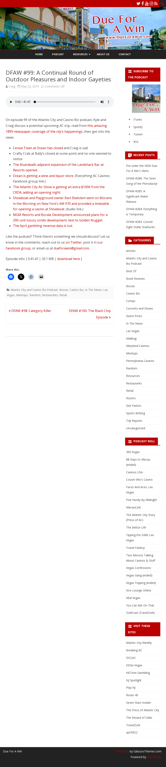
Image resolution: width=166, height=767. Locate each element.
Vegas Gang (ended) (139, 575)
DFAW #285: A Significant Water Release (137, 196)
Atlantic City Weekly (139, 643)
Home (39, 54)
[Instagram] (151, 3)
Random (34, 295)
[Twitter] (138, 3)
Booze (63, 290)
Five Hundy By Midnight (141, 500)
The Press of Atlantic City (142, 710)
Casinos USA (134, 472)
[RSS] (156, 3)
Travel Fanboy (135, 548)
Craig (12, 86)
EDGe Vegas (134, 665)
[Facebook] (143, 3)
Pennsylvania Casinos (140, 361)
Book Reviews (135, 278)
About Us (103, 54)
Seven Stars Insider (138, 702)
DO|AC (131, 658)
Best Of (131, 271)
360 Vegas (133, 452)
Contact (125, 54)
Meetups (22, 295)
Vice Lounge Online (138, 590)
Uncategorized (135, 428)
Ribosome (122, 751)
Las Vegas (132, 331)
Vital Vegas (133, 598)
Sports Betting (135, 413)
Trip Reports (134, 421)
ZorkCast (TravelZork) (140, 613)
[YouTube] (147, 3)
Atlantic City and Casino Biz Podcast (34, 290)
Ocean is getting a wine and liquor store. (43, 176)
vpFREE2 (131, 732)
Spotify (138, 127)
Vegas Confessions (138, 568)
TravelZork (133, 725)
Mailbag (131, 338)
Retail (63, 295)
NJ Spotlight (134, 680)
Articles (131, 251)
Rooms (131, 398)
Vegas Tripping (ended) (141, 583)
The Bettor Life (136, 527)
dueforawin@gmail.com (71, 248)
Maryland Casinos (137, 346)
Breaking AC (134, 650)
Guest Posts (134, 316)
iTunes (137, 119)
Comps (130, 301)
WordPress (153, 757)
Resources (80, 54)
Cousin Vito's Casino (139, 479)
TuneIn (138, 134)
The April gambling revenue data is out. (43, 225)
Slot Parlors (133, 406)
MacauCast (133, 507)
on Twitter (74, 242)
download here (68, 259)
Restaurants (50, 295)
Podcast (58, 54)
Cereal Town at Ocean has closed (38, 148)
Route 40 (132, 695)
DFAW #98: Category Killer (31, 311)
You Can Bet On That (140, 605)
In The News (93, 290)
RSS (135, 142)
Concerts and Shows (139, 308)
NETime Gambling (138, 673)
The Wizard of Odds (139, 718)
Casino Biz (76, 290)
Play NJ (130, 687)
